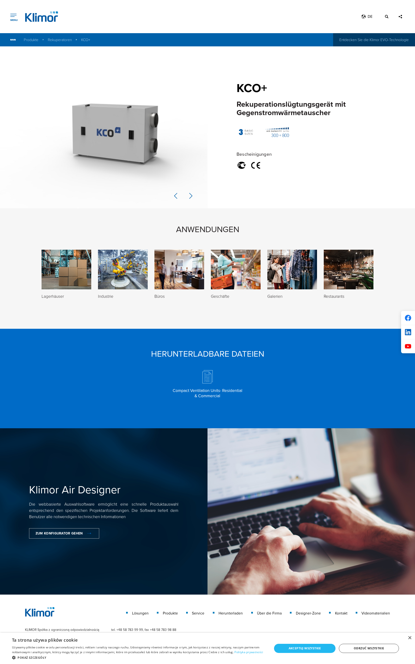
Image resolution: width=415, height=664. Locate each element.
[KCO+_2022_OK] (104, 127)
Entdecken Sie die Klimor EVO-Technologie (374, 39)
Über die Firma (269, 613)
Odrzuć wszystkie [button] (369, 648)
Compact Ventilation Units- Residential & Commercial (207, 393)
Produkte (31, 40)
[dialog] (207, 648)
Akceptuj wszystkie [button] (305, 648)
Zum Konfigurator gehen (59, 533)
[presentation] (175, 196)
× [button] (409, 638)
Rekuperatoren (60, 40)
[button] (138, 657)
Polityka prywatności (248, 652)
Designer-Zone (308, 613)
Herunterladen (231, 613)
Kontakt (341, 613)
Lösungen (140, 613)
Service (198, 613)
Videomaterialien (375, 613)
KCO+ (85, 40)
